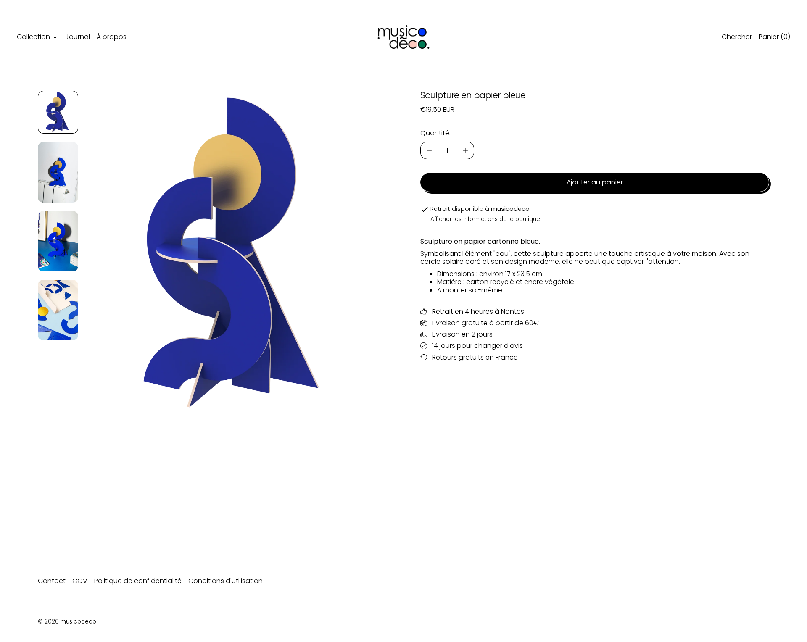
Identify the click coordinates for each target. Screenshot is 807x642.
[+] (465, 150)
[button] (58, 112)
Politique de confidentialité (138, 581)
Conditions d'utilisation (225, 581)
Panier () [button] (774, 37)
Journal (77, 37)
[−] (429, 150)
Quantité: (435, 133)
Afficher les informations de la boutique (485, 219)
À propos (112, 37)
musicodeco (78, 622)
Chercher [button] (737, 37)
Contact (52, 581)
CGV (79, 581)
